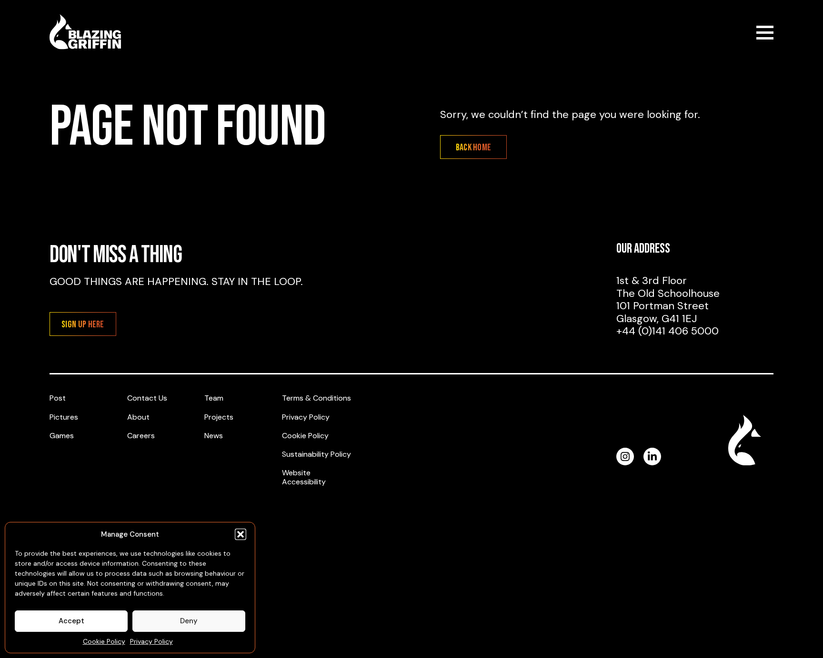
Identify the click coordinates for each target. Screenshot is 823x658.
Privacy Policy (151, 641)
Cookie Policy (104, 641)
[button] (240, 534)
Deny (189, 621)
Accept (71, 621)
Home (85, 31)
